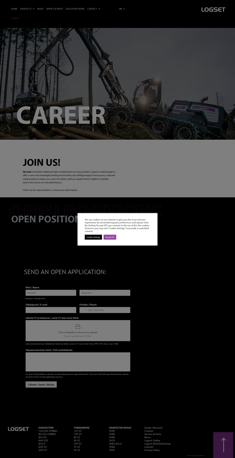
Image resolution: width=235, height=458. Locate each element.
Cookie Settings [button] (93, 237)
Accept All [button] (110, 237)
